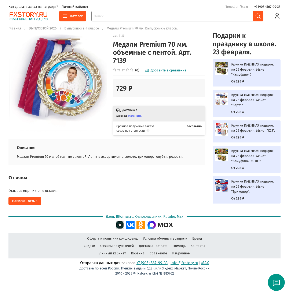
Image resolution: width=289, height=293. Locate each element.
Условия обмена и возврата (165, 238)
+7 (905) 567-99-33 (267, 7)
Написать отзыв (24, 201)
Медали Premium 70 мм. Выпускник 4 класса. (142, 28)
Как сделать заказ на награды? (33, 7)
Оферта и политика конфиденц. (112, 238)
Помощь (179, 246)
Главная (14, 28)
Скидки (89, 246)
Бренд (197, 238)
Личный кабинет (75, 7)
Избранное (181, 253)
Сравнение (158, 253)
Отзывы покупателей (117, 246)
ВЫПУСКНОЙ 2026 (43, 28)
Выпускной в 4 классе (81, 28)
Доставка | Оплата (153, 246)
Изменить (135, 116)
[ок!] (140, 224)
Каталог (76, 16)
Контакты (198, 246)
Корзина (137, 253)
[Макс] (160, 224)
